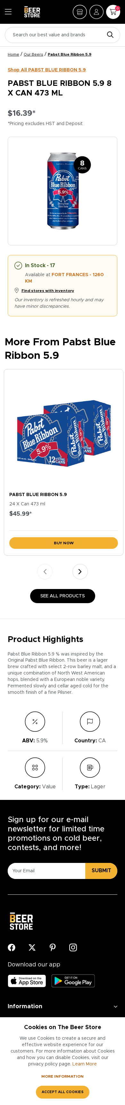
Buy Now (64, 543)
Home (13, 54)
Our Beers (33, 54)
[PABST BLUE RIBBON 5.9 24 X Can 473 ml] (63, 429)
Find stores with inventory (47, 291)
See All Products (62, 596)
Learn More (84, 1064)
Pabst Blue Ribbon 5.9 (69, 54)
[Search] (109, 35)
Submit (101, 870)
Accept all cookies (63, 1092)
